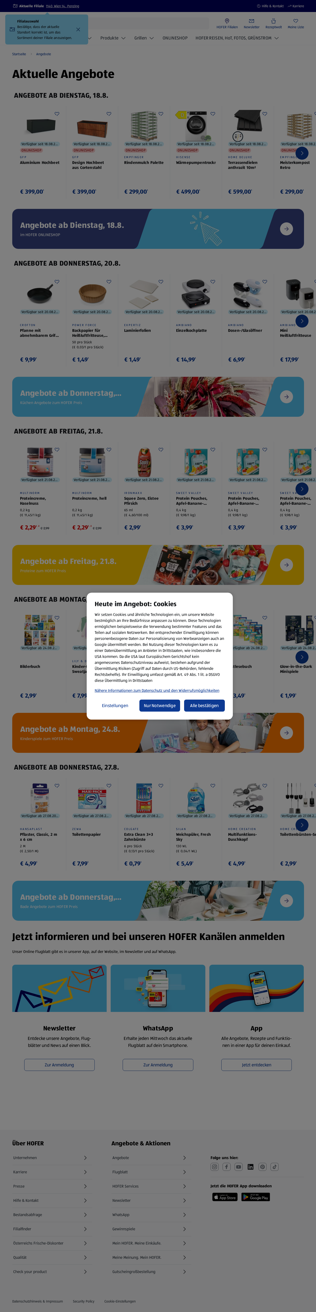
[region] (160, 656)
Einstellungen (115, 705)
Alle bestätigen (204, 705)
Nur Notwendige (160, 705)
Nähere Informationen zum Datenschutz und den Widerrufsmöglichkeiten (157, 690)
